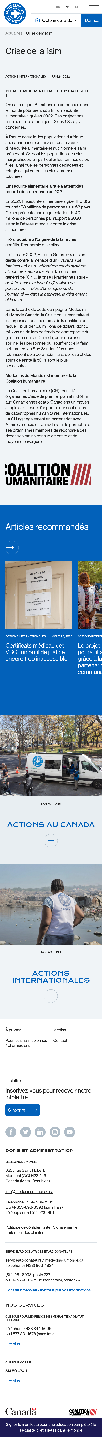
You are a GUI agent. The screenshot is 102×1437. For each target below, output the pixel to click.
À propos (13, 1029)
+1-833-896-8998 (27, 1207)
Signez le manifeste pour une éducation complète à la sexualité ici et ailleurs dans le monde (51, 1427)
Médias (59, 1029)
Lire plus (12, 1344)
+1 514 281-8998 (39, 1202)
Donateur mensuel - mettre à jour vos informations (48, 1290)
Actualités (13, 33)
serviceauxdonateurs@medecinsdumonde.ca (44, 1260)
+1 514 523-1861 (40, 1212)
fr (67, 6)
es (76, 6)
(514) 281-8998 (18, 1274)
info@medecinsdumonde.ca (29, 1191)
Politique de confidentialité (27, 1227)
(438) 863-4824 (39, 1265)
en (58, 6)
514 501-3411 (16, 1370)
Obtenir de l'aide (57, 20)
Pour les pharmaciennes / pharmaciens (26, 1043)
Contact (60, 1040)
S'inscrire (16, 1109)
